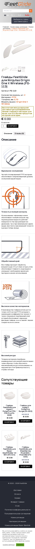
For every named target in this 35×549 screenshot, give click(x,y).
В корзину (13, 126)
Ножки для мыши (17, 517)
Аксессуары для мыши (18, 27)
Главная (6, 27)
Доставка (17, 490)
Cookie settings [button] (9, 544)
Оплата (17, 494)
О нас (17, 506)
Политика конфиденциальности (17, 510)
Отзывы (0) (19, 133)
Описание (8, 133)
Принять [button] (20, 544)
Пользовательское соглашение (17, 513)
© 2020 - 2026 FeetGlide (17, 483)
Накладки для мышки (17, 521)
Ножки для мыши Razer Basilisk (17, 525)
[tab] (8, 133)
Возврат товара (17, 502)
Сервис (17, 498)
